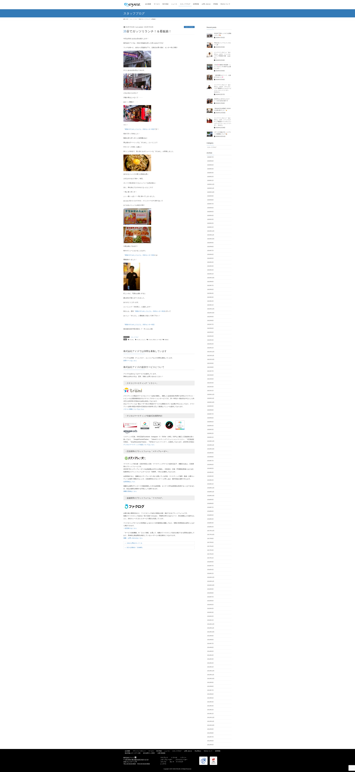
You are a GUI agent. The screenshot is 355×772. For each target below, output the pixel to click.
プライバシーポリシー (139, 751)
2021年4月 (210, 383)
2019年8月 (210, 457)
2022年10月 (210, 312)
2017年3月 (210, 550)
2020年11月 (210, 398)
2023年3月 (210, 297)
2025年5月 (210, 211)
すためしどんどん (141, 339)
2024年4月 (210, 262)
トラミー (183, 757)
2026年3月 (210, 172)
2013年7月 (210, 690)
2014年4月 (210, 655)
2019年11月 (210, 445)
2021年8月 (210, 367)
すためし (132, 339)
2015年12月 (210, 577)
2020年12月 (210, 394)
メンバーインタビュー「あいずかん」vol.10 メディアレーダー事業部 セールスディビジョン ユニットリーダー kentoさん (222, 88)
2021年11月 (210, 355)
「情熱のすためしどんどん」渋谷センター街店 (138, 129)
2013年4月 (210, 702)
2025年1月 (210, 227)
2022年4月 (210, 336)
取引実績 (159, 751)
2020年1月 (210, 437)
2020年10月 (210, 402)
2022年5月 (210, 332)
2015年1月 (210, 620)
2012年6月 (210, 740)
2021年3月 (210, 386)
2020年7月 (210, 414)
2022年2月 (210, 344)
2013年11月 (210, 674)
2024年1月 (210, 274)
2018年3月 (210, 523)
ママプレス (164, 757)
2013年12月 (210, 671)
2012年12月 (210, 717)
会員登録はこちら (129, 481)
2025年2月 (210, 223)
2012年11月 (210, 721)
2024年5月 (210, 258)
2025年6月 (210, 207)
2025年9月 (210, 196)
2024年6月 (210, 254)
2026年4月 (210, 169)
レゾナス (163, 764)
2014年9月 (210, 635)
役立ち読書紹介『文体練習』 (135, 547)
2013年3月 (210, 706)
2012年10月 (210, 725)
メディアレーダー (166, 759)
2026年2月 (210, 176)
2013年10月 (210, 678)
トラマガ (174, 757)
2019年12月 (210, 441)
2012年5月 (210, 744)
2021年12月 (210, 351)
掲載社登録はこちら (130, 491)
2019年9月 (210, 453)
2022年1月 (210, 348)
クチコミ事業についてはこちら (133, 409)
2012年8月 (210, 733)
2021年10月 (210, 359)
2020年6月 (210, 418)
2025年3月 (210, 219)
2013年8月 (210, 686)
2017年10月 (210, 534)
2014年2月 (210, 663)
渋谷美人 (166, 339)
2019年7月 (210, 460)
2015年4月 (210, 608)
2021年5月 (210, 379)
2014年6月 (210, 647)
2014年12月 (210, 624)
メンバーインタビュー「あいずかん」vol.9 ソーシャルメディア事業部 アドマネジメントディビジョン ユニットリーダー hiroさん (222, 121)
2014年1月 (210, 667)
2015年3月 (210, 612)
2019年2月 (210, 480)
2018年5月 (210, 515)
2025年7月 (210, 203)
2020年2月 (210, 433)
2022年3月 (210, 340)
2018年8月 (210, 503)
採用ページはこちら (130, 360)
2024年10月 (210, 239)
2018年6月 (210, 511)
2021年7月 (210, 371)
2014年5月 (210, 651)
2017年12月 (210, 530)
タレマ (172, 761)
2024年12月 (210, 231)
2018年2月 (210, 526)
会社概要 (127, 751)
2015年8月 (210, 593)
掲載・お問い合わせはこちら (133, 538)
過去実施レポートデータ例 (132, 753)
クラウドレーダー (181, 759)
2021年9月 (210, 363)
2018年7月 (210, 507)
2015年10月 (210, 585)
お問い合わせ (188, 751)
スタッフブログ (189, 27)
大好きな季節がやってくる (134, 543)
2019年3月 (210, 476)
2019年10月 (210, 449)
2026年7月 (210, 157)
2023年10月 (210, 277)
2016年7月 (210, 565)
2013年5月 (210, 698)
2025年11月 (210, 188)
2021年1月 (210, 390)
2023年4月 (210, 293)
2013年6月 (210, 694)
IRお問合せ (198, 751)
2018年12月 (210, 488)
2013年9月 (210, 682)
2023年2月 (210, 301)
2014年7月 (210, 643)
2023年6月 (210, 289)
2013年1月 (210, 713)
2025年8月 (210, 200)
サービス (151, 751)
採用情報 (217, 751)
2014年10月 (210, 632)
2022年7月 (210, 324)
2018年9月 (210, 499)
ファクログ (179, 761)
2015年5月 (210, 604)
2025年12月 (210, 184)
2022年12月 (210, 309)
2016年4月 (210, 569)
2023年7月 (210, 285)
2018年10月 (210, 495)
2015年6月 (210, 600)
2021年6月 (210, 375)
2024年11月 (210, 235)
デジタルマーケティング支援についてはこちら (138, 444)
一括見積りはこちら (130, 528)
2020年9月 (210, 406)
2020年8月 (210, 410)
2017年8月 (210, 538)
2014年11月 (210, 628)
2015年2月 (210, 616)
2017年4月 (210, 546)
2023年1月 (210, 305)
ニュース (167, 751)
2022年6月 (210, 328)
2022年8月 (210, 320)
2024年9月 (210, 242)
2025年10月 (210, 192)
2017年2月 (210, 554)
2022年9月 (210, 316)
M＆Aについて (208, 751)
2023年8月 (210, 281)
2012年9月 (210, 729)
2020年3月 (210, 429)
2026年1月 (210, 180)
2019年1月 (210, 484)
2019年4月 (210, 472)
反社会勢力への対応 (149, 753)
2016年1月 (210, 573)
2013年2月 (210, 709)
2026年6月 (210, 161)
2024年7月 (210, 250)
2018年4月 (210, 519)
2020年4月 (210, 425)
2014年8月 (210, 639)
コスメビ (163, 761)
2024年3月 (210, 266)
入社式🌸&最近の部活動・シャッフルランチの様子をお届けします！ (222, 66)
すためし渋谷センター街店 (155, 339)
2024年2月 (210, 270)
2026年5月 (210, 165)
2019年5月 (210, 468)
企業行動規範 (161, 753)
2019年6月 (210, 464)
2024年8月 (210, 246)
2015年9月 (210, 589)
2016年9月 (210, 562)
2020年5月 (210, 421)
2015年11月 (210, 581)
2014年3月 (210, 659)
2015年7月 (210, 597)
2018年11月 (210, 491)
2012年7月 (210, 737)
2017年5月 (210, 542)
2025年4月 (210, 215)
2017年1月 (210, 558)
